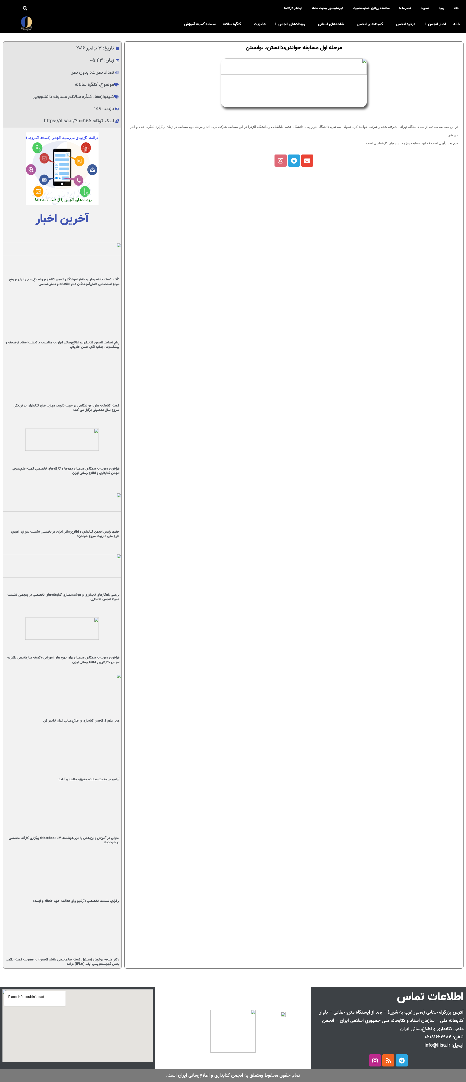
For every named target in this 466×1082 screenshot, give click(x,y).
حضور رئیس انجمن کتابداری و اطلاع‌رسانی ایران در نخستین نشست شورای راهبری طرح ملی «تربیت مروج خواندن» (65, 534)
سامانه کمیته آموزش (200, 24)
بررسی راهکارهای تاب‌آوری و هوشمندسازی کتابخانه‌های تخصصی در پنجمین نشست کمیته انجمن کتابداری (63, 597)
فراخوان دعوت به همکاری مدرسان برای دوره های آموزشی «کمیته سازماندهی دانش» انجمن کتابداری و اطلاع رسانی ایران (63, 660)
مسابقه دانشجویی (50, 97)
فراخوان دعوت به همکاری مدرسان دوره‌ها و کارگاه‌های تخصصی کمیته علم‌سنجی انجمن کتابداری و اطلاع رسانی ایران (65, 471)
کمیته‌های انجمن (370, 24)
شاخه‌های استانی (331, 24)
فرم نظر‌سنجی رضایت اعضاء (327, 8)
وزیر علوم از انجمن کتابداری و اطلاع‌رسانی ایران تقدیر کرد (81, 721)
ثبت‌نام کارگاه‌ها (293, 8)
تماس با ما (405, 8)
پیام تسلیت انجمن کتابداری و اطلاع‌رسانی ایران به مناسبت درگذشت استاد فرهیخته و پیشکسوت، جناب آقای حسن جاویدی (62, 345)
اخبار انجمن (437, 24)
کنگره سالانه (232, 24)
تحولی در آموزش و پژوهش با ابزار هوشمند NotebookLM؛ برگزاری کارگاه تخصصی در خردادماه (64, 840)
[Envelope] (307, 161)
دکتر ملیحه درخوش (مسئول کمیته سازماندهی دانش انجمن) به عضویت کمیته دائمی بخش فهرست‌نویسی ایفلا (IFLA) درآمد (62, 962)
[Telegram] (294, 161)
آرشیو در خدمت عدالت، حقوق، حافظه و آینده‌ (89, 779)
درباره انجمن (405, 24)
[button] (25, 8)
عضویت (425, 8)
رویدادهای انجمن (291, 24)
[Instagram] (281, 161)
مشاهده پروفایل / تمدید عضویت (371, 8)
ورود (441, 8)
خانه (456, 8)
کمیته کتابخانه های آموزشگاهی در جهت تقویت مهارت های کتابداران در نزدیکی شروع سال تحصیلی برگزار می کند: (66, 408)
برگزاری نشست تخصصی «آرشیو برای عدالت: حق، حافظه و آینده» (76, 901)
